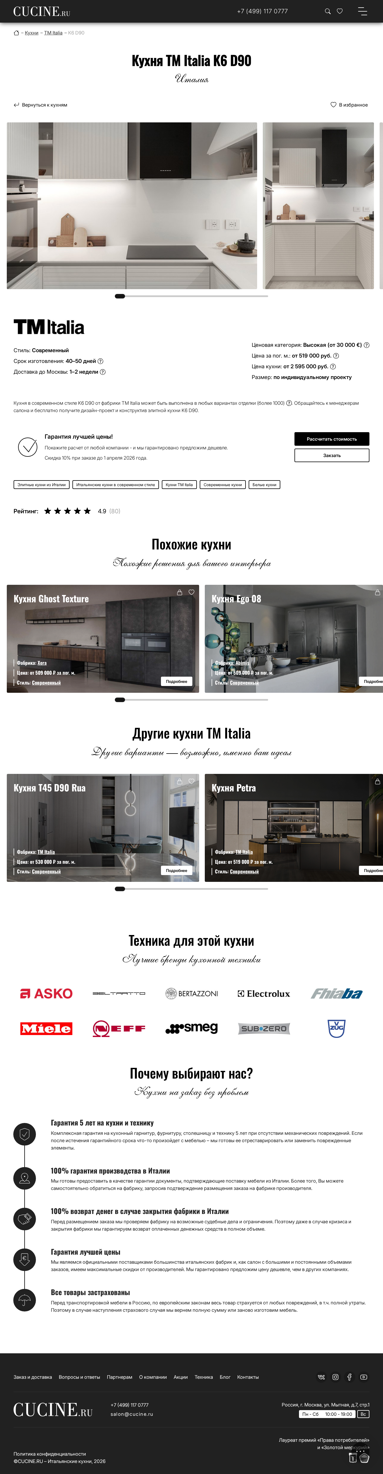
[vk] (321, 1377)
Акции (181, 1377)
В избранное (353, 105)
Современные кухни (223, 484)
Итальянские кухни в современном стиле (115, 484)
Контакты (248, 1377)
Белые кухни (264, 484)
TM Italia (46, 851)
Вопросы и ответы (79, 1377)
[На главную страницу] (42, 11)
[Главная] (16, 33)
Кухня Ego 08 (236, 598)
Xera (42, 662)
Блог (225, 1377)
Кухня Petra (234, 787)
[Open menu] (362, 11)
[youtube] (363, 1377)
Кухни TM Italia (179, 484)
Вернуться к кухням (44, 105)
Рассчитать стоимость (332, 439)
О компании (153, 1377)
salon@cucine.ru (132, 1414)
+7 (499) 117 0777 (130, 1405)
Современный (46, 682)
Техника (204, 1377)
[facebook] (349, 1377)
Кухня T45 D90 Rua (50, 787)
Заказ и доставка (33, 1377)
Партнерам (119, 1377)
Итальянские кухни (70, 1461)
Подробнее (176, 681)
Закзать (332, 455)
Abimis (242, 662)
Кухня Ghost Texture (51, 598)
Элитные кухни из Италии (42, 484)
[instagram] (335, 1377)
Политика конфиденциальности (50, 1454)
